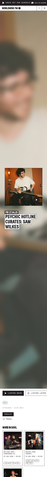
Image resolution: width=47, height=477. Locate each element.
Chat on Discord (40, 3)
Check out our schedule (18, 3)
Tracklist (8, 414)
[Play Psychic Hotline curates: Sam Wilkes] (36, 200)
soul (5, 402)
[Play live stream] (3, 3)
